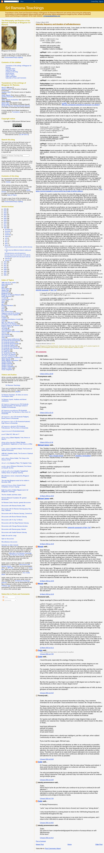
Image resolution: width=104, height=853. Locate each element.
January (7, 260)
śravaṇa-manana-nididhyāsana (10, 339)
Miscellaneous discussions (9, 542)
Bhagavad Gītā (6, 293)
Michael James (43, 445)
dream (3, 301)
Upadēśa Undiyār (78, 347)
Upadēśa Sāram (6, 365)
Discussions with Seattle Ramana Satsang (14, 532)
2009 (5, 269)
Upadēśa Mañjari (6, 362)
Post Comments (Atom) (53, 848)
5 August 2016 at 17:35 (47, 798)
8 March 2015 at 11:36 (46, 442)
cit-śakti (4, 298)
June (6, 240)
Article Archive (10, 73)
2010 (5, 267)
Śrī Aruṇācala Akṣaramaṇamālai (11, 340)
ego (73, 346)
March (7, 245)
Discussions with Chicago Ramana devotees (15, 526)
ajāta (3, 287)
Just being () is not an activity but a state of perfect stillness (69, 190)
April (6, 243)
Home (70, 844)
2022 (5, 215)
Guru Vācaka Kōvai (7, 311)
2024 (5, 211)
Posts (6, 597)
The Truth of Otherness (8, 356)
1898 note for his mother (9, 282)
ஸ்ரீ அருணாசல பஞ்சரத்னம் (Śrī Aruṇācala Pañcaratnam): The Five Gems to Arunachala (15, 427)
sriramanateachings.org (51, 16)
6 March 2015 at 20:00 (46, 374)
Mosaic (40, 546)
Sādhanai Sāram (6, 327)
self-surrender (6, 334)
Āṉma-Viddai (5, 288)
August (7, 236)
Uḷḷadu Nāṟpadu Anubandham (10, 360)
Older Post (98, 844)
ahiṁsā (4, 285)
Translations (16, 112)
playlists (18, 391)
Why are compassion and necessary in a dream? (81, 105)
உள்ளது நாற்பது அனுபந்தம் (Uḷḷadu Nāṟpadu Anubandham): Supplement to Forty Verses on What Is (17, 444)
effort (70, 346)
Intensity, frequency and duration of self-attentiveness (58, 24)
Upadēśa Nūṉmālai (7, 363)
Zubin (40, 650)
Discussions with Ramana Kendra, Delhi (13, 505)
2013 (5, 264)
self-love (61, 347)
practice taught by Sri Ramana (10, 325)
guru (3, 310)
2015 (5, 228)
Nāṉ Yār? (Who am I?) (81, 346)
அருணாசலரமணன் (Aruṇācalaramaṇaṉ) (13, 431)
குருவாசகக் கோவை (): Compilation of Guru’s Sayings (14, 486)
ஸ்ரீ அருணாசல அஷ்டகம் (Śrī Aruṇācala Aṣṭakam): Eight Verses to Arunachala (16, 422)
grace (3, 308)
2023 (5, 213)
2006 (5, 275)
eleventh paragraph (42, 290)
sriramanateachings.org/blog (13, 57)
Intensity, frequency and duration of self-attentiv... (18, 255)
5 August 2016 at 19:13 (47, 838)
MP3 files (10, 568)
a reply (64, 103)
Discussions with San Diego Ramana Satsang (15, 523)
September (8, 234)
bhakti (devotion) (63, 346)
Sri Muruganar (6, 350)
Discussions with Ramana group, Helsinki (14, 529)
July (6, 238)
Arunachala (5, 292)
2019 (5, 220)
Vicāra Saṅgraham (7, 369)
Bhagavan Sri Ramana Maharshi (49, 346)
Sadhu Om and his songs (9, 535)
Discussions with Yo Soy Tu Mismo (12, 520)
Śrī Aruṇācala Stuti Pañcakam (10, 348)
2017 (5, 224)
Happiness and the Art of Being (11, 313)
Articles (8, 182)
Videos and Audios (11, 76)
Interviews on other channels (10, 545)
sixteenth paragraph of (79, 527)
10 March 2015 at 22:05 (47, 581)
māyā (3, 321)
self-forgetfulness (7, 330)
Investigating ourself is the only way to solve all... (18, 256)
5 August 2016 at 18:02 (47, 822)
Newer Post (40, 844)
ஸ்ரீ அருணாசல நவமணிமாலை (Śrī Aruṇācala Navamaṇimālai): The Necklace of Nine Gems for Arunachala (16, 412)
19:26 (53, 343)
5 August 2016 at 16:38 (47, 780)
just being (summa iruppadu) (10, 314)
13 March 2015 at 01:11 (47, 647)
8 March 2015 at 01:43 (46, 412)
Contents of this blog (12, 72)
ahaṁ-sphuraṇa (6, 284)
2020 (5, 218)
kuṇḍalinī (4, 317)
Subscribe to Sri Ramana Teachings (20, 553)
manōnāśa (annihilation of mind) (11, 319)
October (7, 233)
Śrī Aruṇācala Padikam (8, 345)
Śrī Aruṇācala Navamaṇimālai (10, 343)
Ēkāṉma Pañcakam (7, 305)
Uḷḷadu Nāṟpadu (68, 347)
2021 (5, 216)
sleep (3, 337)
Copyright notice (10, 68)
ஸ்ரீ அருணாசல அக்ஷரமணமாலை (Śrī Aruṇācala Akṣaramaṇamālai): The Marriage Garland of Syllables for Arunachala (15, 405)
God (3, 307)
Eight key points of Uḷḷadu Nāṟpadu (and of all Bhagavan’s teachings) (15, 490)
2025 (5, 209)
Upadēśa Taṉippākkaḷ (8, 366)
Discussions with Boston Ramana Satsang (14, 516)
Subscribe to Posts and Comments (16, 78)
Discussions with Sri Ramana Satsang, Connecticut (17, 513)
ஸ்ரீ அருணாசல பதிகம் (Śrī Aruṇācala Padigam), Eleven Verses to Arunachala (15, 417)
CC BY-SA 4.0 (23, 134)
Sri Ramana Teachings (24, 8)
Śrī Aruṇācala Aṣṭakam (8, 342)
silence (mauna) (6, 336)
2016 (5, 226)
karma (3, 316)
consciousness (6, 299)
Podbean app (6, 586)
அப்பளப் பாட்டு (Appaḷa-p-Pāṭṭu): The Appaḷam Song (16, 463)
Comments (7, 600)
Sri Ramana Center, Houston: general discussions (16, 502)
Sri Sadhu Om (6, 351)
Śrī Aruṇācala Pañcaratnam (10, 346)
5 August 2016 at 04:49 (47, 759)
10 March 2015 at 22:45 (47, 594)
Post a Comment (41, 841)
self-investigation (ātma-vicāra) (49, 347)
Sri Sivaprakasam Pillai (8, 353)
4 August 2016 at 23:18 (47, 693)
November (8, 231)
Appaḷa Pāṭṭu (5, 290)
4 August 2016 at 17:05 (47, 654)
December (8, 229)
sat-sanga (4, 328)
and (16, 106)
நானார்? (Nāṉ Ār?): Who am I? (10, 434)
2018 (5, 222)
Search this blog (10, 70)
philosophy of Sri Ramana (9, 324)
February (7, 258)
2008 (5, 271)
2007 (5, 273)
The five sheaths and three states (11, 494)
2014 (5, 262)
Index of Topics (10, 75)
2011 (5, 265)
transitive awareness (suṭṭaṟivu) (11, 357)
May (6, 241)
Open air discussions (8, 538)
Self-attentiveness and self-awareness (15, 253)
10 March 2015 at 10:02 (47, 496)
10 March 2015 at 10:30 (47, 544)
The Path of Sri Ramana (9, 354)
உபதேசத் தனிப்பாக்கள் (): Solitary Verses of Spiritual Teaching (15, 471)
